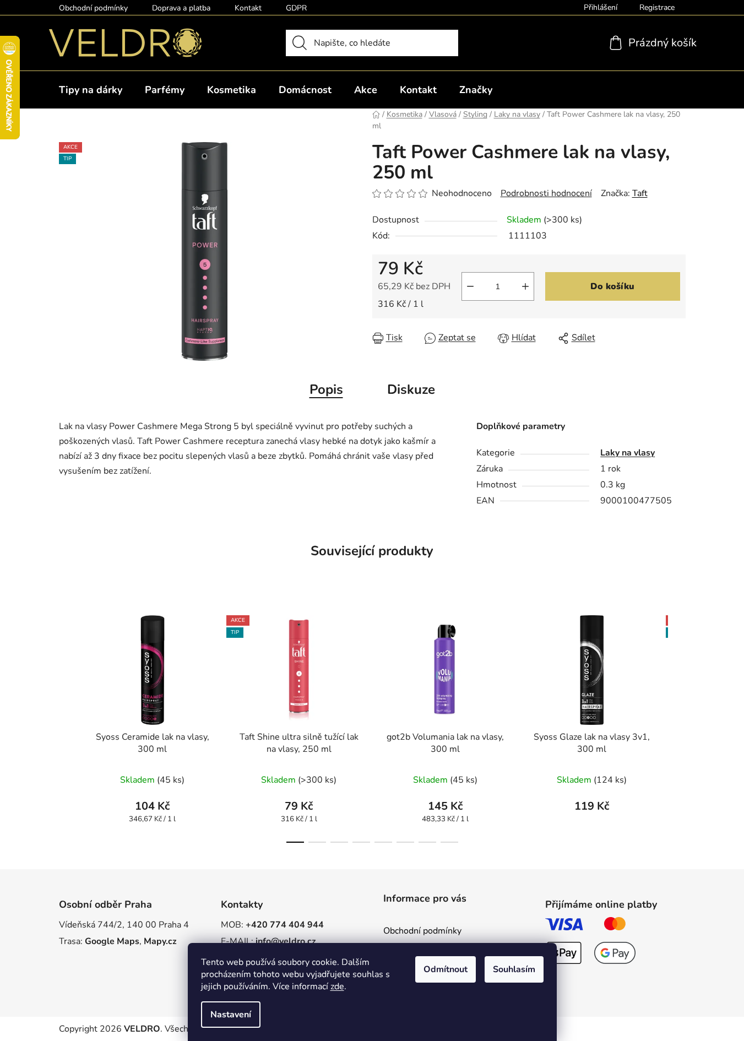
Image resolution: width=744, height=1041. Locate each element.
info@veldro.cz (286, 941)
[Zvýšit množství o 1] (525, 286)
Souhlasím (514, 969)
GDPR (296, 8)
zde (337, 986)
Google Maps (112, 941)
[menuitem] (90, 90)
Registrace (657, 7)
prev (68, 726)
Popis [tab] (326, 389)
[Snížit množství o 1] (470, 286)
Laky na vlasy (627, 453)
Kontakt (248, 8)
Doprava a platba (181, 8)
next (677, 726)
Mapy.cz (160, 941)
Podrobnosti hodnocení (546, 193)
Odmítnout (445, 969)
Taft (640, 193)
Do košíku (612, 286)
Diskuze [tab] (411, 389)
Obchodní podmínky (93, 8)
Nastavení (230, 1015)
